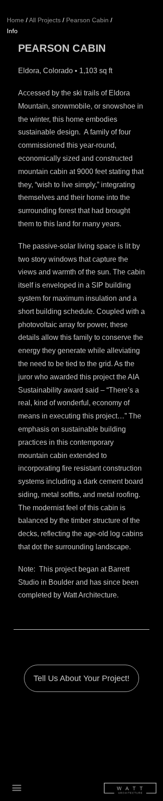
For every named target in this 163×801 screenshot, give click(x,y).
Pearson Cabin (87, 20)
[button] (16, 787)
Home (15, 20)
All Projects (45, 20)
